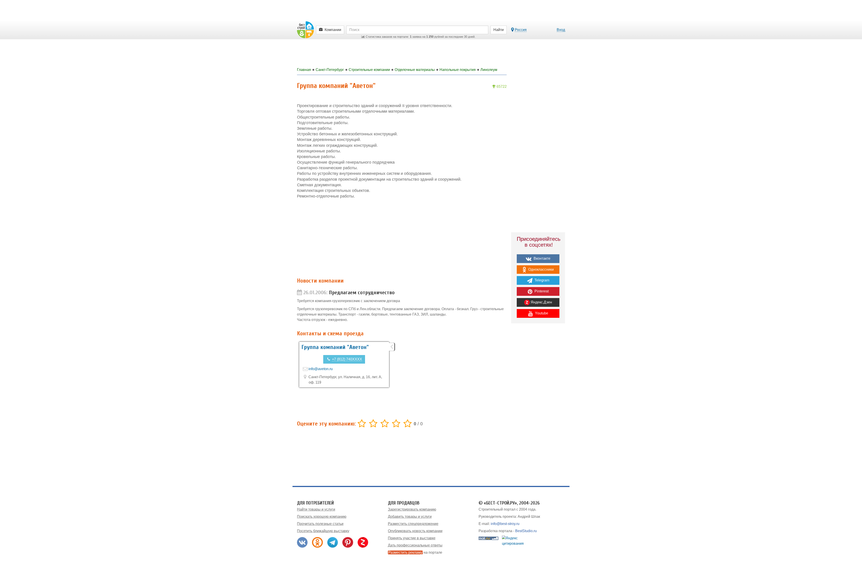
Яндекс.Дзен (541, 302)
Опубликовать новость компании (415, 531)
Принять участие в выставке (411, 538)
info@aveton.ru (320, 369)
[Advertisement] (402, 238)
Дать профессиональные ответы (415, 545)
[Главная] (305, 29)
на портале (415, 552)
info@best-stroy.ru (505, 524)
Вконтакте (541, 258)
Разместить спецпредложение (413, 524)
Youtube (541, 313)
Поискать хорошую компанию (321, 516)
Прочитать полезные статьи (320, 524)
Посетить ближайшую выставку (323, 531)
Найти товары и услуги (316, 509)
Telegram (541, 280)
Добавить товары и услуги (410, 516)
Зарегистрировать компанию (412, 509)
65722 (501, 86)
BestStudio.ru (526, 531)
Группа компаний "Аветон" (335, 347)
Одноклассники (540, 269)
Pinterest (541, 291)
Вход (561, 30)
